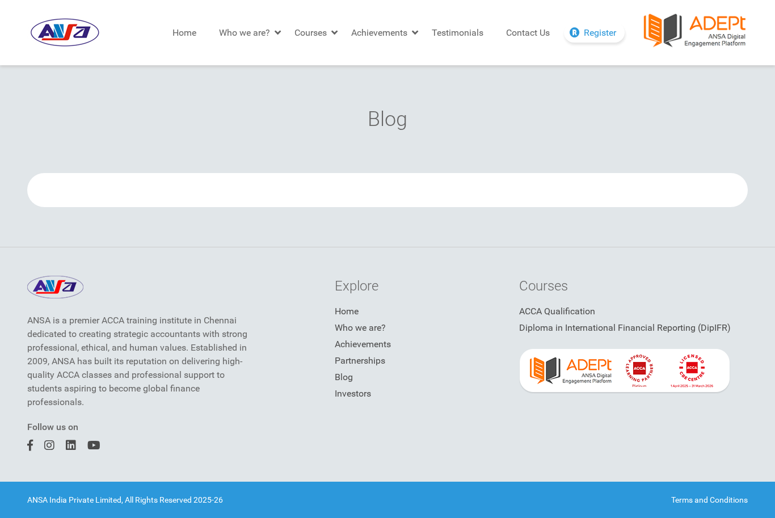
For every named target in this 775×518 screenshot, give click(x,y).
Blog (344, 377)
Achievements (379, 32)
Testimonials (457, 32)
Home (184, 32)
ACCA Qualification (557, 311)
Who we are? (244, 32)
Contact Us (528, 32)
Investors (353, 393)
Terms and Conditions (709, 499)
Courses (310, 32)
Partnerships (360, 360)
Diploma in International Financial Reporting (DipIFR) (625, 327)
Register (600, 32)
